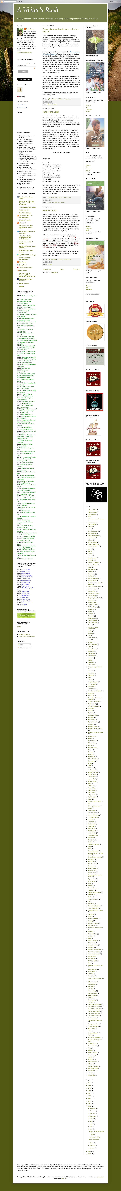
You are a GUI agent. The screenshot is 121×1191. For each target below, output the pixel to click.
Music (89, 848)
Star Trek (90, 988)
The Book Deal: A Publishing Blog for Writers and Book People (27, 275)
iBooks (88, 111)
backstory (90, 560)
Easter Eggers (92, 655)
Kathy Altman (92, 794)
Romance (90, 947)
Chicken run (91, 609)
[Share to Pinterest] (51, 102)
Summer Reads (92, 993)
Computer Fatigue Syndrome (93, 627)
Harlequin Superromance (95, 732)
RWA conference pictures (95, 965)
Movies (90, 842)
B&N (87, 230)
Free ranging (91, 684)
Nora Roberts (92, 870)
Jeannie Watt (91, 776)
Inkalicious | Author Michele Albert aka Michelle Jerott (25, 237)
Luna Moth (91, 821)
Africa (89, 529)
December (93, 1108)
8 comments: (67, 259)
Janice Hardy (92, 774)
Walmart (90, 1050)
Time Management (93, 1026)
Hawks (90, 738)
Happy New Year (93, 722)
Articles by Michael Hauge (27, 207)
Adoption (90, 526)
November (93, 1111)
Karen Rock (91, 790)
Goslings (90, 710)
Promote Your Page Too (22, 107)
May (91, 1126)
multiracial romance (93, 844)
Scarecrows (91, 971)
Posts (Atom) (55, 272)
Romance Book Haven (94, 949)
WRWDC (21, 286)
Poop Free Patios (93, 899)
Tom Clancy (91, 1028)
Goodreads (91, 708)
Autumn (90, 551)
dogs (89, 646)
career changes (92, 589)
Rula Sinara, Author (21, 104)
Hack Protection (50, 210)
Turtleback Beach (93, 1033)
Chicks (90, 611)
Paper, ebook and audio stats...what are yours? (96, 1133)
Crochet (90, 642)
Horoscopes (91, 761)
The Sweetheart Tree (94, 1013)
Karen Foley (91, 788)
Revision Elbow (92, 934)
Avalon (90, 553)
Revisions (90, 936)
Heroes (90, 749)
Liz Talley (90, 819)
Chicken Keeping (93, 607)
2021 (89, 516)
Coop (89, 635)
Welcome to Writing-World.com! (25, 279)
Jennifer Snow (92, 781)
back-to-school (92, 558)
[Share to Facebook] (49, 102)
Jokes (89, 783)
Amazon (88, 105)
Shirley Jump (91, 984)
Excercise (90, 670)
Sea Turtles (91, 976)
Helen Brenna (92, 743)
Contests (90, 633)
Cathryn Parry (92, 595)
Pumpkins (91, 914)
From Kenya (91, 688)
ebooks (50, 104)
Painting (90, 885)
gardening (91, 693)
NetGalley (91, 859)
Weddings (91, 1059)
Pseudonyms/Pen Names (95, 910)
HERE (19, 626)
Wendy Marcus (92, 1061)
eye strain (91, 673)
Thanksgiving (92, 1000)
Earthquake (91, 653)
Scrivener (90, 973)
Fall (89, 677)
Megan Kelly (91, 828)
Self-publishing (92, 982)
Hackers (50, 264)
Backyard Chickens (93, 562)
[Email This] (44, 102)
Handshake (91, 719)
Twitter (90, 1035)
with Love (90, 1064)
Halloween (91, 717)
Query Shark (23, 265)
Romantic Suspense (94, 954)
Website (90, 1057)
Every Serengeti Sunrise (95, 667)
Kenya (90, 799)
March (92, 1143)
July (91, 1121)
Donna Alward (92, 649)
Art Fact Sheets (92, 542)
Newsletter (91, 866)
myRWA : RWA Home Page (27, 255)
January (92, 1148)
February (93, 1145)
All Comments (23, 648)
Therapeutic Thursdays (95, 1020)
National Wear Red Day (95, 857)
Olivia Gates (91, 872)
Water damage (92, 1055)
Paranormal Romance (94, 892)
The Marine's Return (94, 1006)
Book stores (91, 574)
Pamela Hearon (92, 888)
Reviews (90, 931)
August (92, 1118)
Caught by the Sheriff (94, 598)
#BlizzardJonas (92, 512)
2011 (89, 1151)
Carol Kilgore (91, 591)
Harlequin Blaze (92, 726)
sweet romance (92, 995)
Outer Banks (91, 881)
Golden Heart (92, 704)
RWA (89, 963)
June (91, 1124)
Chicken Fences (92, 604)
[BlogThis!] (46, 102)
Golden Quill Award (93, 706)
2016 (90, 1096)
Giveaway (91, 695)
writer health (91, 1070)
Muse (89, 846)
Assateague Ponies (93, 546)
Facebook (91, 675)
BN (87, 107)
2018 (90, 1090)
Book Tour (91, 576)
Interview (90, 767)
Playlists (90, 897)
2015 (90, 1098)
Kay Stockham (92, 797)
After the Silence (93, 531)
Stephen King (92, 991)
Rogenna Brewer (93, 945)
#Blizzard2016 (92, 510)
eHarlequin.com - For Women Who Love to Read (26, 227)
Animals (90, 540)
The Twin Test (92, 1018)
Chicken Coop (92, 602)
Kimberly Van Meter (93, 806)
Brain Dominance (93, 578)
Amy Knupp (91, 538)
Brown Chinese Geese (94, 586)
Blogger (64, 1178)
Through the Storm (93, 1024)
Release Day (91, 925)
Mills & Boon (91, 837)
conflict (90, 631)
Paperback (91, 890)
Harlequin (89, 109)
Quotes (90, 916)
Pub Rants (22, 262)
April (91, 1129)
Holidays (90, 754)
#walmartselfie (92, 514)
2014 (90, 1101)
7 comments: (67, 197)
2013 (90, 1103)
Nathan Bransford (93, 851)
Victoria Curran (92, 1045)
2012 (90, 1106)
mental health (92, 833)
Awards (90, 556)
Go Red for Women (24, 634)
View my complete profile (24, 52)
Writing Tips (91, 1075)
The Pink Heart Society (94, 1009)
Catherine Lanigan (93, 593)
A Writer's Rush (37, 9)
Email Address (26, 65)
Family (90, 679)
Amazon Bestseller (93, 535)
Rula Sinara (30, 29)
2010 (90, 1154)
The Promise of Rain (94, 1011)
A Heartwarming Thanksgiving (92, 523)
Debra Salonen (92, 644)
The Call (90, 1002)
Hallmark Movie (92, 715)
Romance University (25, 267)
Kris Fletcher (91, 810)
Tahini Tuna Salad (51, 112)
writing (90, 1073)
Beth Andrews (92, 569)
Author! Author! (24, 210)
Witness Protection (93, 1066)
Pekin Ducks (91, 894)
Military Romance (93, 835)
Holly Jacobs (91, 756)
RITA (89, 938)
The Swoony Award (93, 1015)
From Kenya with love (94, 691)
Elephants (91, 662)
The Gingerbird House (94, 1004)
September (93, 1116)
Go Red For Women (94, 701)
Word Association (93, 1068)
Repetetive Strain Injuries (95, 927)
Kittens (90, 808)
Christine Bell (92, 618)
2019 (90, 1088)
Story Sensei (23, 270)
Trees (89, 1030)
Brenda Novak (92, 580)
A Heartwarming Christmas (96, 519)
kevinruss (101, 1177)
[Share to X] (48, 102)
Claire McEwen (92, 622)
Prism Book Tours (93, 908)
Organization (91, 879)
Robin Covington (93, 940)
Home (62, 269)
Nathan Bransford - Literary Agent (25, 258)
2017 (90, 1093)
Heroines (90, 752)
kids (89, 803)
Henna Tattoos (92, 747)
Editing (90, 660)
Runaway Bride (92, 960)
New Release (92, 863)
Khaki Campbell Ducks (94, 801)
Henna (90, 745)
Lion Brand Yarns (93, 817)
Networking (91, 861)
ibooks (88, 170)
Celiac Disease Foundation (27, 636)
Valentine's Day (92, 1043)
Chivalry (90, 613)
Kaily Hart (90, 785)
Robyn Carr (91, 942)
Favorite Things (92, 682)
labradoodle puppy (93, 815)
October (92, 1113)
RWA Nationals (92, 969)
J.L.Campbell (92, 770)
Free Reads (91, 686)
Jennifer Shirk (92, 779)
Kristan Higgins (92, 812)
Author (90, 549)
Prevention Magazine (94, 906)
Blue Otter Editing (25, 213)
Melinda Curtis (92, 830)
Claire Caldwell (92, 620)
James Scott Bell (93, 772)
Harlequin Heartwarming (95, 728)
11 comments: (67, 99)
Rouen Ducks (92, 956)
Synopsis (90, 997)
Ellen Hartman (92, 664)
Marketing (91, 826)
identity (90, 763)
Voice (89, 1048)
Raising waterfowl (93, 918)
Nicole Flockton (92, 868)
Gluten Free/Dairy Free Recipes (56, 202)
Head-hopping (92, 740)
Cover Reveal (92, 637)
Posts (21, 644)
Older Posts (76, 269)
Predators (91, 903)
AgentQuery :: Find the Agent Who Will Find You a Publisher (27, 203)
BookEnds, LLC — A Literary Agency (25, 216)
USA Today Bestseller (94, 1037)
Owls (89, 883)
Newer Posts (47, 269)
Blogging (90, 571)
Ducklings (90, 651)
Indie (89, 765)
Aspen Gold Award (93, 544)
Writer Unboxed (24, 283)
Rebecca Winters (93, 923)
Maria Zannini (92, 824)
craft (89, 640)
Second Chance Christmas (96, 978)
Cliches (90, 625)
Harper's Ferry (92, 736)
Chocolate (91, 616)
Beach (90, 567)
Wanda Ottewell (92, 1052)
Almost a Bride (92, 533)
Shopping (90, 986)
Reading (54, 104)
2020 (90, 1085)
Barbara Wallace (93, 565)
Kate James (91, 792)
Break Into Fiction (25, 220)
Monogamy (91, 839)
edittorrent (22, 223)
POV (89, 901)
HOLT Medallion (92, 758)
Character (91, 600)
